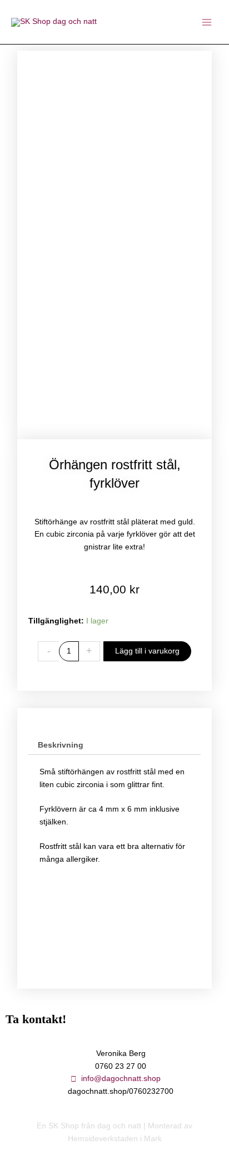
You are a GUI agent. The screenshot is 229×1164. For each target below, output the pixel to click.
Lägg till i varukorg (147, 651)
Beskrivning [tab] (60, 745)
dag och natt (119, 1126)
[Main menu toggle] (207, 22)
